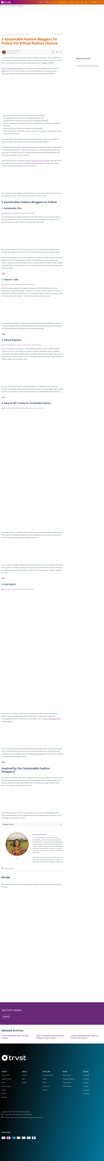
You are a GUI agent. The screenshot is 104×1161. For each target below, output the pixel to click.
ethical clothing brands (30, 147)
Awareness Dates (47, 1075)
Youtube (85, 1086)
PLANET (40, 2)
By (39, 834)
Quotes (44, 1079)
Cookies (24, 1082)
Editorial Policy (6, 1086)
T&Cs (23, 1079)
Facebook (86, 1075)
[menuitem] (40, 2)
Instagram (86, 1090)
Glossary (44, 1090)
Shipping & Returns (69, 1079)
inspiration (60, 34)
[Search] (82, 2)
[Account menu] (86, 2)
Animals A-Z (46, 1086)
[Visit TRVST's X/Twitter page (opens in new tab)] (99, 2)
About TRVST (6, 1075)
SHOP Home (67, 1075)
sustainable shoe (38, 754)
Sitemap (4, 1097)
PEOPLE (48, 2)
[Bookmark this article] (53, 52)
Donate (4, 1090)
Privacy (24, 1075)
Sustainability (67, 1082)
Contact (4, 1093)
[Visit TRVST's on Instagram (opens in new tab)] (92, 2)
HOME (3, 34)
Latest (44, 1082)
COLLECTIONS (62, 2)
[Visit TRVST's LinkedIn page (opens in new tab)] (97, 2)
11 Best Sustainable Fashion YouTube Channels (15, 1037)
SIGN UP (6, 1016)
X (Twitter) (86, 1093)
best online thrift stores (34, 163)
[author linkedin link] (17, 858)
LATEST (77, 2)
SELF (54, 2)
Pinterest (86, 1079)
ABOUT (71, 2)
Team (3, 1082)
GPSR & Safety (67, 1086)
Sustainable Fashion (23, 34)
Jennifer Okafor (14, 50)
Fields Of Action (6, 1079)
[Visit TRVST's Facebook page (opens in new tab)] (90, 2)
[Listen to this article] (60, 52)
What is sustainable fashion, (12, 68)
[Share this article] (57, 52)
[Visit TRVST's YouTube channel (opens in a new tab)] (102, 2)
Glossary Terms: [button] (8, 824)
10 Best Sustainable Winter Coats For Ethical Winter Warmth (84, 1037)
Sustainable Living (11, 34)
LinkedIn (86, 1082)
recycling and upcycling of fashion (37, 161)
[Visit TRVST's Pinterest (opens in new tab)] (94, 2)
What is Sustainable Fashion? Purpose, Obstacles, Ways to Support (50, 1037)
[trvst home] (6, 2)
